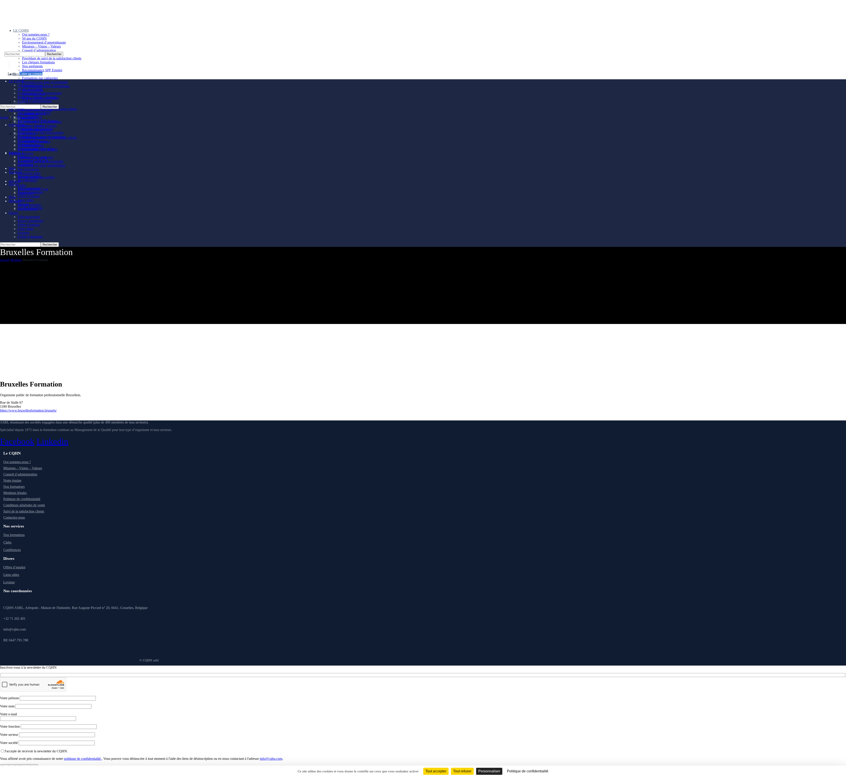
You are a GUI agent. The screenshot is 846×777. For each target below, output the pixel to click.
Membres (16, 260)
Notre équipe (12, 480)
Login (12, 74)
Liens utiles (11, 575)
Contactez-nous (14, 517)
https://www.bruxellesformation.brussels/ (28, 410)
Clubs (7, 542)
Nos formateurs (14, 486)
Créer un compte (31, 74)
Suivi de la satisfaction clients (23, 511)
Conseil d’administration (20, 474)
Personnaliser (489, 771)
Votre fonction (10, 726)
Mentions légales (15, 493)
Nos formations (14, 535)
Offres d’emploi (14, 567)
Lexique (9, 582)
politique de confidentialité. (83, 758)
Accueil (4, 260)
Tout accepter (435, 771)
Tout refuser (462, 771)
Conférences (12, 550)
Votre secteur (9, 734)
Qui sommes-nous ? (17, 462)
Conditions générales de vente (24, 505)
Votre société (9, 743)
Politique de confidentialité (21, 499)
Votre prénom (10, 698)
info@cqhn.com (271, 758)
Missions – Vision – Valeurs (22, 468)
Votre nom (7, 706)
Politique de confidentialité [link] (527, 771)
